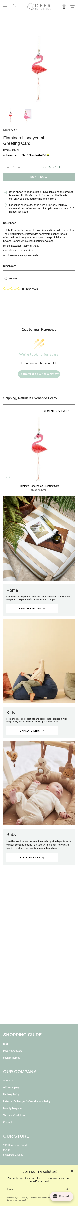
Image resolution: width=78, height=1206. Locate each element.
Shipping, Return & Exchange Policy (30, 398)
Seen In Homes (11, 1057)
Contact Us (9, 1122)
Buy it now (39, 177)
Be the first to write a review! (39, 374)
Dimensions (9, 266)
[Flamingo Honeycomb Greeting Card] (39, 449)
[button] (13, 6)
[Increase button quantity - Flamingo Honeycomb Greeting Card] (20, 167)
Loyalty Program (12, 1108)
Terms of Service (14, 1200)
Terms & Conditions (14, 1115)
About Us (8, 1080)
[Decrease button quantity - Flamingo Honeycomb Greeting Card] (7, 167)
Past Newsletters (12, 1050)
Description (9, 223)
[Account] (64, 6)
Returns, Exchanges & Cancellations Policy (26, 1101)
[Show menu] (5, 6)
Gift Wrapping (11, 1087)
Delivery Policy (11, 1094)
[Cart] (72, 6)
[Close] (72, 1171)
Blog (5, 1044)
